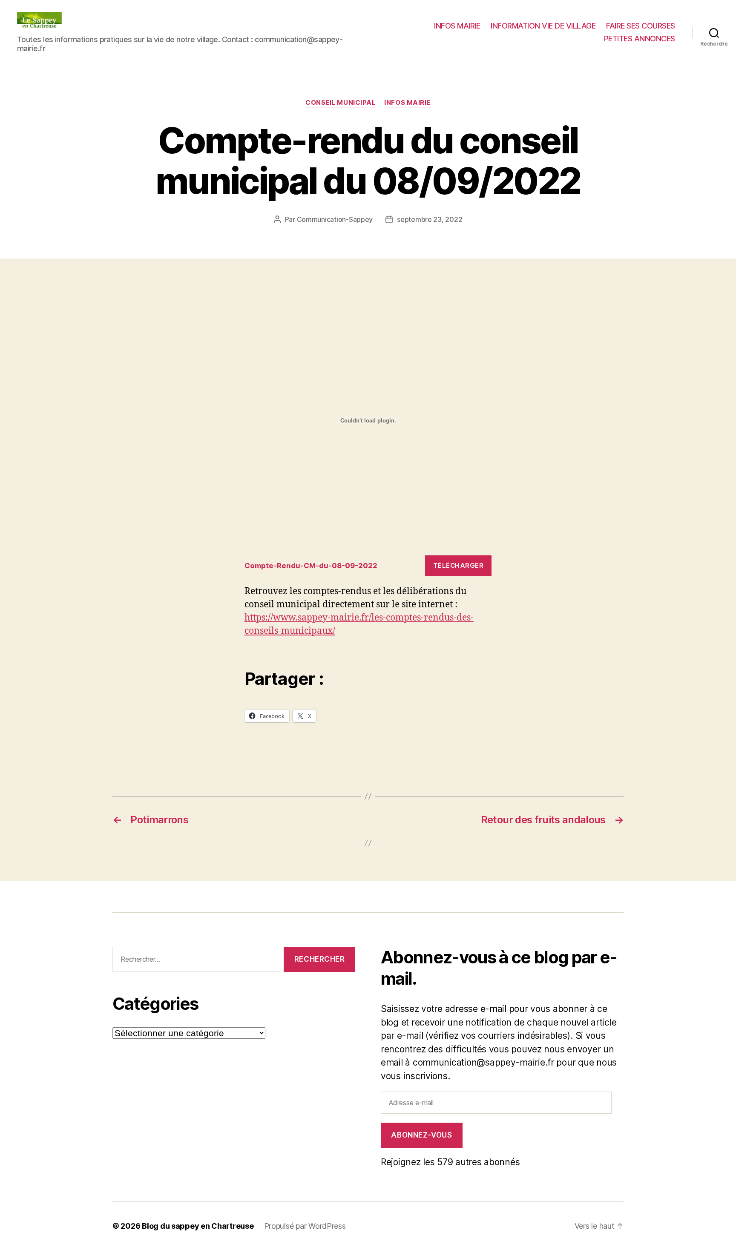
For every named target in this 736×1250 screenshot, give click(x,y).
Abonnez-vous (421, 1135)
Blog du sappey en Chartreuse (197, 1225)
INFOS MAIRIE (457, 25)
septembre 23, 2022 (429, 219)
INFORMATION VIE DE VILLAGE (543, 25)
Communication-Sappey (335, 219)
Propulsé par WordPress (305, 1225)
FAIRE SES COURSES (640, 25)
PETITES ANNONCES (639, 38)
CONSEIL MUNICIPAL (340, 102)
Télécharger (458, 565)
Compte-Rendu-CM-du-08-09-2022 (310, 565)
